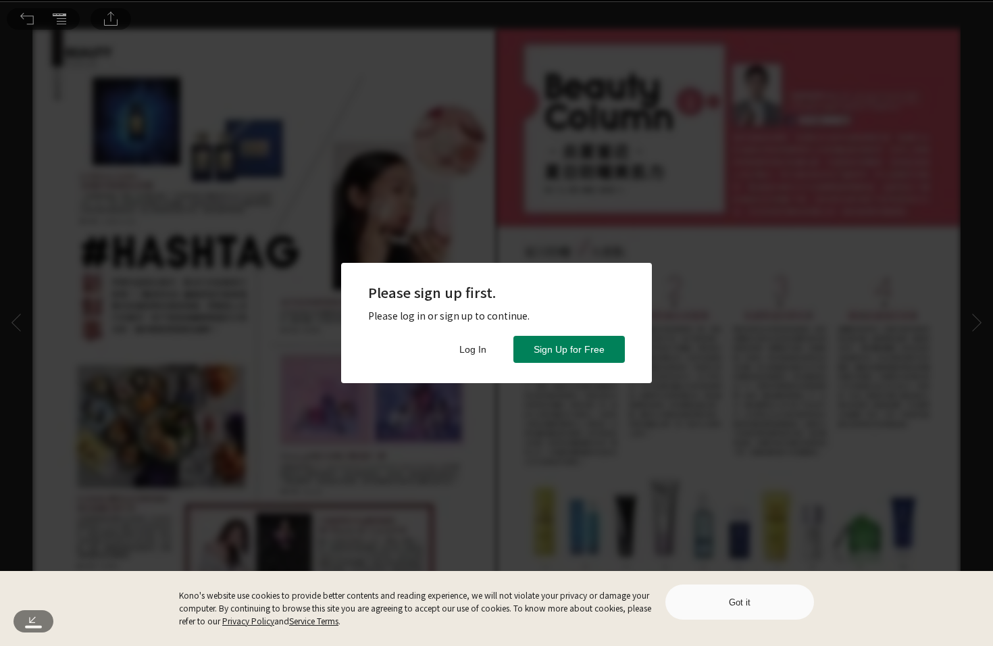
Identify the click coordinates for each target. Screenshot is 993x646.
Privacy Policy (248, 620)
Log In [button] (472, 349)
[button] (27, 19)
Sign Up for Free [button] (569, 349)
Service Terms (313, 620)
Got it (739, 602)
